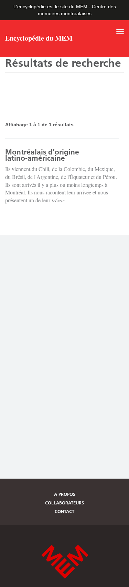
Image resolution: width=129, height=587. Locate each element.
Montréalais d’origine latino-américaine (42, 155)
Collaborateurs (64, 502)
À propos (64, 494)
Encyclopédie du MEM (39, 39)
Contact (64, 511)
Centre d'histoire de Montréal (64, 561)
